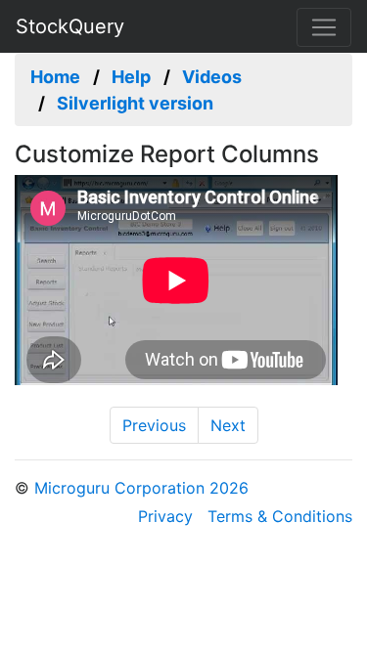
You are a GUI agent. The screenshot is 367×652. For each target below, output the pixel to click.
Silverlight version (135, 103)
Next (228, 425)
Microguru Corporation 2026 (141, 488)
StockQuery (70, 26)
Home (55, 76)
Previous (154, 425)
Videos (212, 76)
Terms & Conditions (279, 516)
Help (131, 76)
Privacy (165, 516)
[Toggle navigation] (324, 27)
